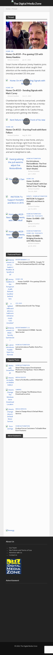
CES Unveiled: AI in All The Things (28, 306)
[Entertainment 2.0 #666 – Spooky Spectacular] (10, 334)
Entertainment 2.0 (22, 260)
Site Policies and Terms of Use (20, 550)
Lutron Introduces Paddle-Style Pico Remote (29, 348)
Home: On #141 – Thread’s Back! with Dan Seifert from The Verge (36, 183)
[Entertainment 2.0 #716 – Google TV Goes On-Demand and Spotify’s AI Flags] (10, 267)
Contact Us (13, 555)
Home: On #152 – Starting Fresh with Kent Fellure (26, 131)
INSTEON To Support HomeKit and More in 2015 (35, 201)
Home (8, 9)
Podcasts (39, 216)
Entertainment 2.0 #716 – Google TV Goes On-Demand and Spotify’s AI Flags (30, 263)
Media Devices (21, 377)
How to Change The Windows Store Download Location (29, 393)
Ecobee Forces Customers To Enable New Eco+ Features (31, 429)
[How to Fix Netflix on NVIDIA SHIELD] (10, 381)
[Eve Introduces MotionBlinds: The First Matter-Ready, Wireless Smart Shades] (15, 163)
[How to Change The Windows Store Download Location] (10, 397)
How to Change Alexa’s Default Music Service (29, 412)
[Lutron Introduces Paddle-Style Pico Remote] (10, 350)
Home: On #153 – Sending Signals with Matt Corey (24, 92)
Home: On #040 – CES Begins (35, 219)
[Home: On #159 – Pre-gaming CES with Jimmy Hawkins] (26, 35)
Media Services (21, 409)
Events (29, 196)
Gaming (18, 389)
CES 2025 (19, 303)
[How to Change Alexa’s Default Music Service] (10, 415)
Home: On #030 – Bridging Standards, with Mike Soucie (34, 238)
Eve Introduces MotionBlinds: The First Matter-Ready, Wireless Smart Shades (36, 165)
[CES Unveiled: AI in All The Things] (10, 313)
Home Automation (33, 158)
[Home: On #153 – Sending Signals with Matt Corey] (26, 82)
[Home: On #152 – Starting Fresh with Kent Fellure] (26, 121)
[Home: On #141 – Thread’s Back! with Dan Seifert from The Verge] (15, 180)
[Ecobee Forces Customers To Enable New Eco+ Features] (10, 427)
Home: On (9, 51)
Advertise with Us (15, 552)
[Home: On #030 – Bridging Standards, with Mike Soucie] (15, 234)
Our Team (13, 548)
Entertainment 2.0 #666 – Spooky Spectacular (29, 331)
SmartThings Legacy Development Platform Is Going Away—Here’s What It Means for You (30, 370)
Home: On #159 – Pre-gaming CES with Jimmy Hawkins (24, 55)
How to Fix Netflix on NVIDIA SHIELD (29, 380)
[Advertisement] (26, 500)
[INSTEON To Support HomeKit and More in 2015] (15, 199)
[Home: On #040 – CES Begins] (15, 217)
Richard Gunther (13, 60)
